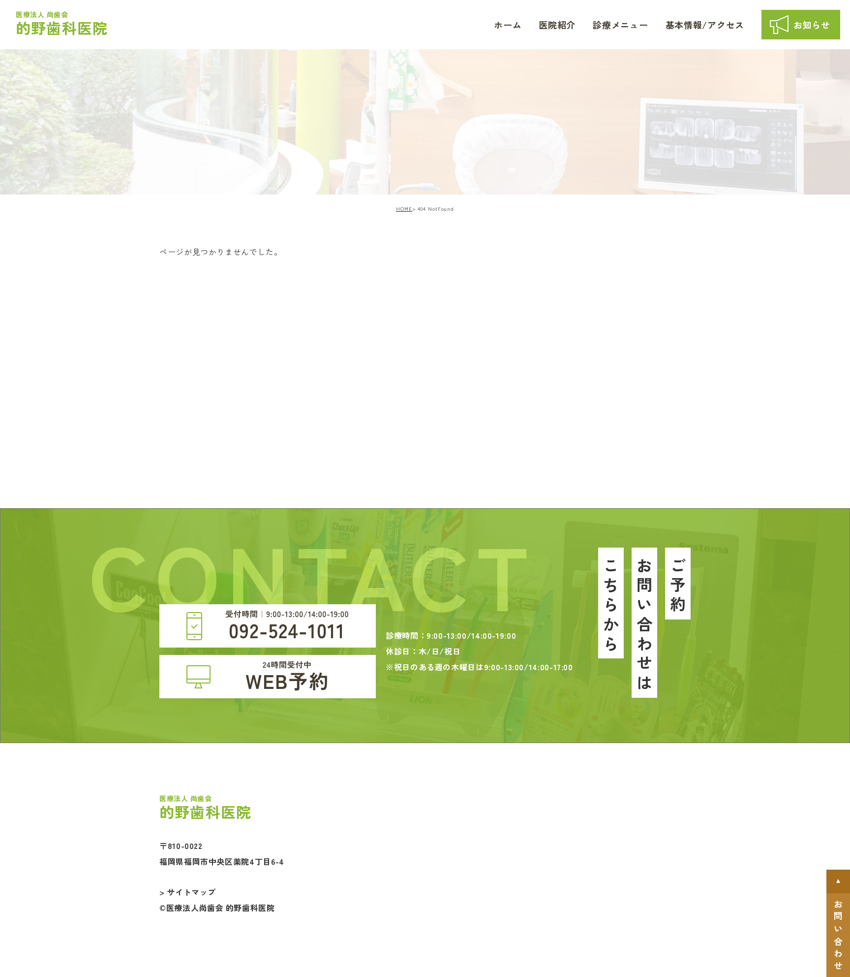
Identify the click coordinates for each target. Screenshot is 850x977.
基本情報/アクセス (705, 24)
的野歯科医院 (62, 23)
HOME (404, 208)
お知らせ (811, 24)
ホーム (507, 24)
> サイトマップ (187, 892)
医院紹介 (557, 24)
